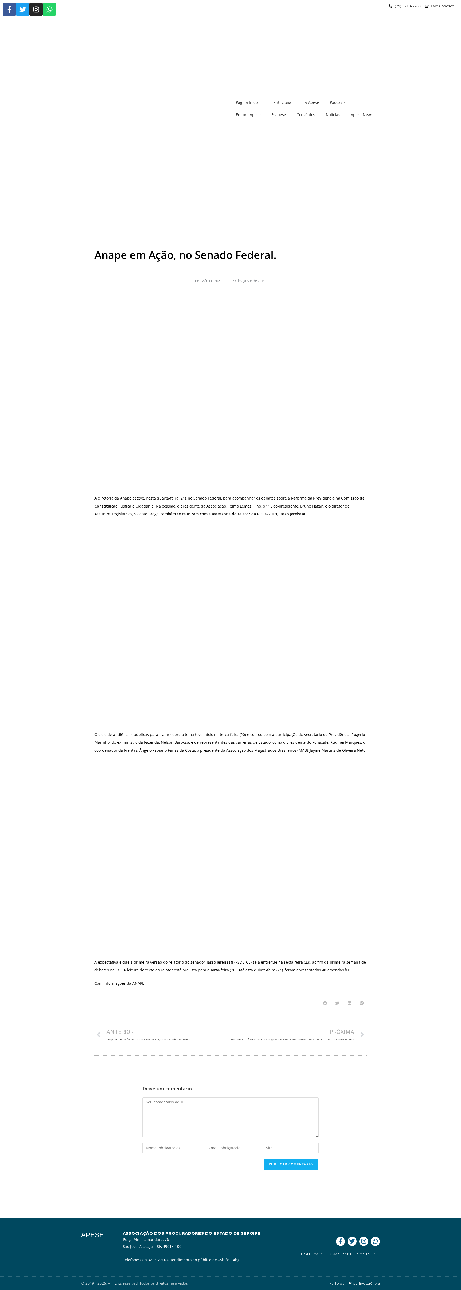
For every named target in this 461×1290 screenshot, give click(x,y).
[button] (325, 1003)
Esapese (278, 114)
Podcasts (337, 102)
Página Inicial (248, 102)
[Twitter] (22, 9)
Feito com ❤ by (354, 1283)
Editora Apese (248, 114)
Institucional (281, 102)
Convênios (306, 114)
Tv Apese (311, 102)
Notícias (333, 114)
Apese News (362, 114)
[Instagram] (36, 9)
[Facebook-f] (9, 9)
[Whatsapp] (49, 9)
